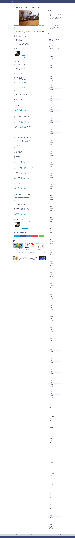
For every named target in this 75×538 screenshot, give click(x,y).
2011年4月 (51, 243)
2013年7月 (51, 184)
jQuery (51, 429)
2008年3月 (51, 305)
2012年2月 (51, 221)
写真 (50, 493)
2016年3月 (51, 118)
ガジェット (51, 453)
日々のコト (51, 502)
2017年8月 (51, 89)
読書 (50, 513)
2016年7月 (51, 109)
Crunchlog (15, 1)
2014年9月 (51, 157)
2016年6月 (51, 111)
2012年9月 (51, 206)
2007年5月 (51, 327)
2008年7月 (51, 296)
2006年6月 (51, 351)
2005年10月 (51, 369)
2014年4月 (51, 168)
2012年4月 (51, 217)
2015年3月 (51, 144)
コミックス (51, 458)
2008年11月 (51, 287)
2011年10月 (51, 230)
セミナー (51, 471)
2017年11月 (51, 85)
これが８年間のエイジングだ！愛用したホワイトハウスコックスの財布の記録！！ (55, 14)
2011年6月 (51, 239)
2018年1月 (51, 80)
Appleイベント (52, 409)
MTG (50, 442)
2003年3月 (51, 397)
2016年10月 (51, 102)
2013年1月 (51, 197)
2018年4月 (51, 76)
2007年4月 (51, 329)
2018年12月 (51, 69)
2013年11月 (51, 175)
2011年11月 (51, 228)
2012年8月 (51, 208)
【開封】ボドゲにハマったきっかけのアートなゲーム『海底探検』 (55, 25)
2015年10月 (51, 129)
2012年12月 (51, 199)
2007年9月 (51, 318)
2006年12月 (51, 338)
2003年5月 (51, 395)
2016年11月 (51, 100)
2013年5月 (51, 188)
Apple (50, 407)
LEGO (15, 232)
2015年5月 (51, 140)
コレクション (52, 460)
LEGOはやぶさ (16, 5)
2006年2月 (51, 360)
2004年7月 (51, 384)
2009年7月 (51, 272)
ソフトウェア (52, 473)
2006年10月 (51, 342)
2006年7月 (51, 349)
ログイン (50, 526)
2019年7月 (51, 58)
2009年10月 (51, 265)
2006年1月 (51, 362)
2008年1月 (51, 309)
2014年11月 (51, 153)
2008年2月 (51, 307)
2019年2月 (51, 65)
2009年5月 (51, 276)
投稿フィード (51, 527)
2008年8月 (51, 294)
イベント (51, 449)
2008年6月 (51, 298)
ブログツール (52, 484)
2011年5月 (51, 241)
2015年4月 (51, 142)
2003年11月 (51, 393)
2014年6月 (51, 164)
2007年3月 (51, 331)
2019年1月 (51, 67)
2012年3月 (51, 219)
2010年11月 (51, 252)
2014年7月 (51, 162)
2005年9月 (51, 371)
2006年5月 (51, 353)
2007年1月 (51, 336)
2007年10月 (51, 316)
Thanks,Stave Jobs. (52, 45)
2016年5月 (51, 113)
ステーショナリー (52, 469)
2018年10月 (51, 74)
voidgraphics (58, 36)
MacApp (51, 438)
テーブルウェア (52, 475)
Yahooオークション (25, 57)
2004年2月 (51, 386)
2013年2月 (51, 195)
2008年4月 (51, 303)
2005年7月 (51, 375)
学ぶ (50, 495)
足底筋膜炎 (51, 517)
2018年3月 (51, 78)
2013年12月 (51, 173)
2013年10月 (51, 177)
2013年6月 (51, 186)
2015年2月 (51, 146)
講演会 (51, 515)
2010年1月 (51, 261)
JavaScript (51, 427)
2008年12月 (51, 285)
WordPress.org (51, 529)
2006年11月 (51, 340)
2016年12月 (51, 98)
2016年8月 (51, 107)
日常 (50, 504)
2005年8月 (51, 373)
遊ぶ (50, 519)
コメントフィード (52, 528)
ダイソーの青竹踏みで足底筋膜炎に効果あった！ (55, 28)
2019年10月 (51, 56)
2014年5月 (51, 166)
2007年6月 (51, 325)
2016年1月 (51, 122)
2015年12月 (51, 124)
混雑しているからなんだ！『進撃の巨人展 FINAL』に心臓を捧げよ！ (55, 18)
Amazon (23, 55)
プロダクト (27, 232)
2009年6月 (51, 274)
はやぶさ (23, 232)
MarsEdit (51, 440)
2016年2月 (51, 120)
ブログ (51, 482)
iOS (50, 420)
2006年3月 (51, 358)
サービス (51, 464)
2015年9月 (51, 131)
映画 (50, 506)
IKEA (50, 418)
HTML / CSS (52, 416)
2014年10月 (51, 155)
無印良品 (51, 508)
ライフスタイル (52, 491)
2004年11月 (51, 380)
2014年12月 (51, 151)
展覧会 (51, 497)
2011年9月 (51, 232)
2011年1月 (51, 250)
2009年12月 (51, 263)
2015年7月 (51, 135)
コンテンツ (51, 462)
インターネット (52, 451)
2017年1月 (51, 96)
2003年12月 (51, 391)
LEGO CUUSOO (19, 232)
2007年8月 (51, 320)
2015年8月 (51, 133)
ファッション (52, 480)
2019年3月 (51, 63)
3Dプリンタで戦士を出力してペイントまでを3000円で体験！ (55, 21)
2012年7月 (51, 210)
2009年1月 (51, 283)
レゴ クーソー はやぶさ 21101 (26, 50)
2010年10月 (51, 254)
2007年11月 (51, 314)
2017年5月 (51, 91)
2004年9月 (51, 382)
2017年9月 (51, 87)
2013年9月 (51, 179)
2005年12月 (51, 364)
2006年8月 (51, 347)
